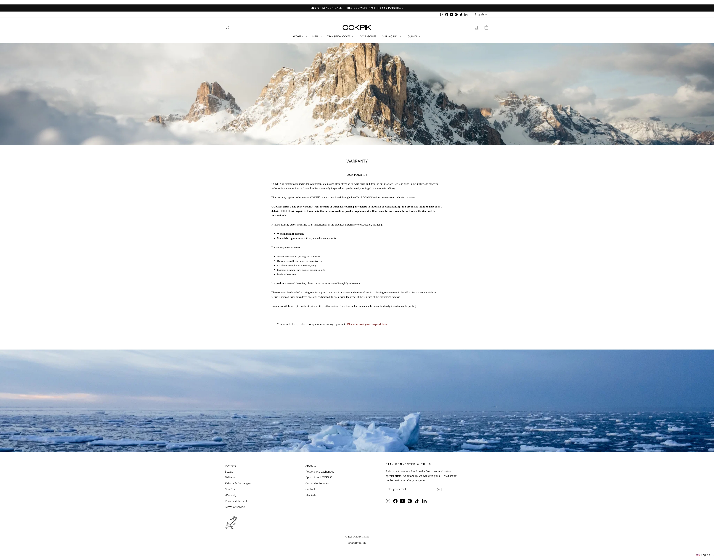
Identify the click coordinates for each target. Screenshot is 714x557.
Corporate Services (317, 483)
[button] (705, 555)
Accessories (368, 36)
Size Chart (231, 489)
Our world (390, 36)
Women (298, 36)
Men (315, 36)
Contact (310, 489)
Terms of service (235, 507)
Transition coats (339, 36)
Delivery (230, 477)
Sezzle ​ (229, 471)
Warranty (230, 495)
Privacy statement (236, 501)
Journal (412, 36)
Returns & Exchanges (238, 483)
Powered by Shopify (357, 543)
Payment (230, 465)
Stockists (310, 495)
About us (310, 465)
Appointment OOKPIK (318, 477)
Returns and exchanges (319, 471)
